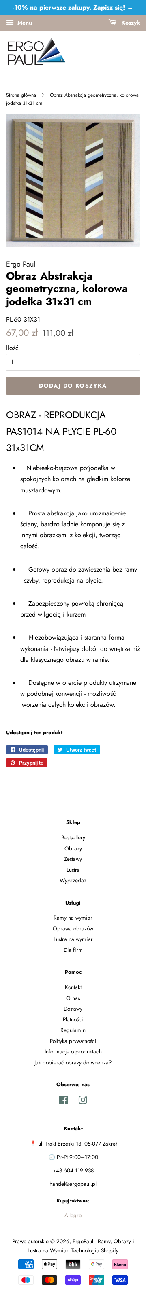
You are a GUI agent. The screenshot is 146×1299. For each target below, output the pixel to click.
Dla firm (73, 950)
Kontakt (73, 987)
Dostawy (73, 1008)
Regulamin (73, 1030)
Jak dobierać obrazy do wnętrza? (73, 1062)
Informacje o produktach (73, 1051)
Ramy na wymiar (73, 917)
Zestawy (73, 859)
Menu (24, 23)
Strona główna (21, 95)
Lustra (73, 870)
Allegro (73, 1215)
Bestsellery (73, 837)
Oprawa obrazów (73, 928)
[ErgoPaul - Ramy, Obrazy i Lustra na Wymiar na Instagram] (82, 1102)
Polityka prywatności (73, 1041)
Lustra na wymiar (73, 939)
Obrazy (73, 848)
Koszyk (130, 23)
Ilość (12, 347)
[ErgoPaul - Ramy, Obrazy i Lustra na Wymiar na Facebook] (63, 1102)
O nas (73, 998)
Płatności (73, 1019)
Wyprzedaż (73, 880)
